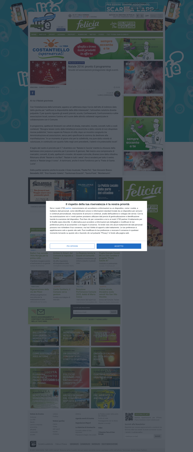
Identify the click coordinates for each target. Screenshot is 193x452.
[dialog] (96, 226)
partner (69, 208)
